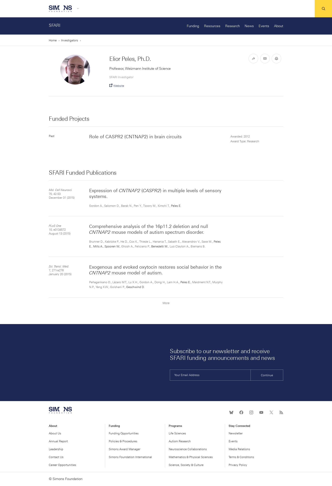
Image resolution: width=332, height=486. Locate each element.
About (278, 26)
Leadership (56, 449)
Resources (212, 26)
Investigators (69, 40)
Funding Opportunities (124, 433)
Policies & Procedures (123, 441)
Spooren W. (112, 246)
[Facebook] (241, 412)
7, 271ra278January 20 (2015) (60, 270)
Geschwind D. (135, 287)
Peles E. (176, 206)
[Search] (323, 8)
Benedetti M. (159, 246)
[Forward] (253, 58)
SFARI (54, 25)
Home (53, 40)
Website (118, 86)
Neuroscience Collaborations (188, 449)
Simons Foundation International (130, 457)
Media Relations (239, 449)
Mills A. (98, 246)
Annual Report (58, 441)
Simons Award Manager (124, 449)
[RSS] (281, 412)
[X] (271, 412)
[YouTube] (261, 412)
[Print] (276, 58)
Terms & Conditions (241, 457)
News (249, 26)
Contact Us (56, 457)
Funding (193, 26)
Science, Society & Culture (186, 465)
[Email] (265, 58)
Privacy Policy (238, 465)
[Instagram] (251, 412)
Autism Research (180, 441)
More (166, 303)
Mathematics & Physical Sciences (191, 457)
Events (264, 26)
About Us (55, 433)
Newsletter (236, 433)
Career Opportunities (62, 465)
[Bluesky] (231, 412)
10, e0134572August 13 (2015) (60, 229)
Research (232, 26)
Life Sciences (177, 433)
